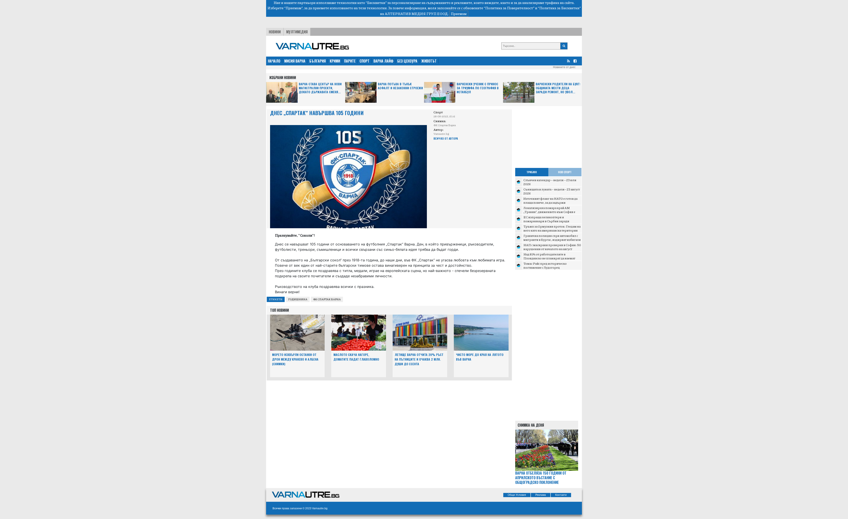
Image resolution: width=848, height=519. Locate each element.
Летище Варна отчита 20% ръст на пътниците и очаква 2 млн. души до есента (419, 359)
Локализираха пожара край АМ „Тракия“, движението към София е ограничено (549, 211)
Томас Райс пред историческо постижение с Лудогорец (545, 265)
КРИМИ (335, 61)
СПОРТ (364, 61)
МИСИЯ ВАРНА (294, 61)
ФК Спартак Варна (327, 299)
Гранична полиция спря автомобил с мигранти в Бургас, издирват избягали (552, 237)
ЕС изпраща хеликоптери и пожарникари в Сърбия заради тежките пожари (546, 221)
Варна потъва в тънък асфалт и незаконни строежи (400, 86)
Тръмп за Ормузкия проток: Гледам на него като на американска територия (552, 228)
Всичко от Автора (445, 138)
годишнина (297, 299)
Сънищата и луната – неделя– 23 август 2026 (551, 191)
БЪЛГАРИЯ (317, 61)
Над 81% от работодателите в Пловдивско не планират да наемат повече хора (549, 258)
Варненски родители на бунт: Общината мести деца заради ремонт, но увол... (558, 88)
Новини (275, 31)
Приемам (459, 13)
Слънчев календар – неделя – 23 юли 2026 (549, 182)
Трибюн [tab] (531, 172)
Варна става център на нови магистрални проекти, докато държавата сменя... (320, 88)
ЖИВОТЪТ (429, 61)
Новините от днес (564, 67)
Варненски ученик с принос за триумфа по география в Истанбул (478, 88)
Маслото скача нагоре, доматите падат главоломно (356, 356)
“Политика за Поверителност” (509, 7)
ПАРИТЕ (350, 61)
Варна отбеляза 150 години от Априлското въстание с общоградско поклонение (540, 478)
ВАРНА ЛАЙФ (383, 61)
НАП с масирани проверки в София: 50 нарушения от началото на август (552, 247)
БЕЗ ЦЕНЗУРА (407, 61)
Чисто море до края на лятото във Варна (480, 356)
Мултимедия (297, 31)
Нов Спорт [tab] (565, 172)
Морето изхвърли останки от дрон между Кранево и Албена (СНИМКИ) (295, 359)
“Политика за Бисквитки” (559, 7)
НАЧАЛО (274, 61)
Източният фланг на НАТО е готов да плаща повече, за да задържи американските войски (550, 202)
